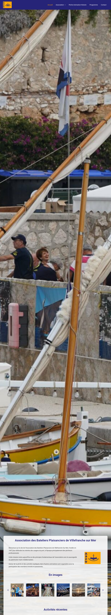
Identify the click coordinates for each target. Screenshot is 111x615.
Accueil (50, 5)
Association (60, 5)
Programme (94, 5)
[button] (65, 5)
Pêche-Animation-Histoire (77, 5)
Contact (103, 5)
